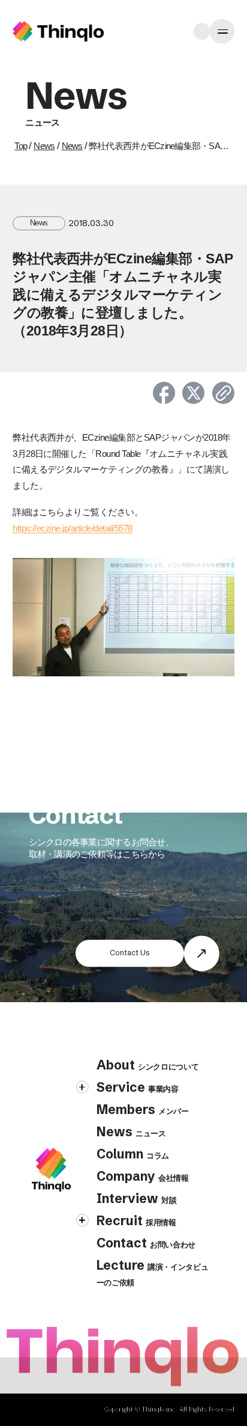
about (148, 1065)
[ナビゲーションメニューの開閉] (222, 31)
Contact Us (130, 952)
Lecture (153, 1272)
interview (137, 1198)
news (131, 1131)
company (143, 1176)
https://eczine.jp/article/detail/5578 (72, 528)
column (133, 1153)
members (143, 1109)
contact (146, 1242)
